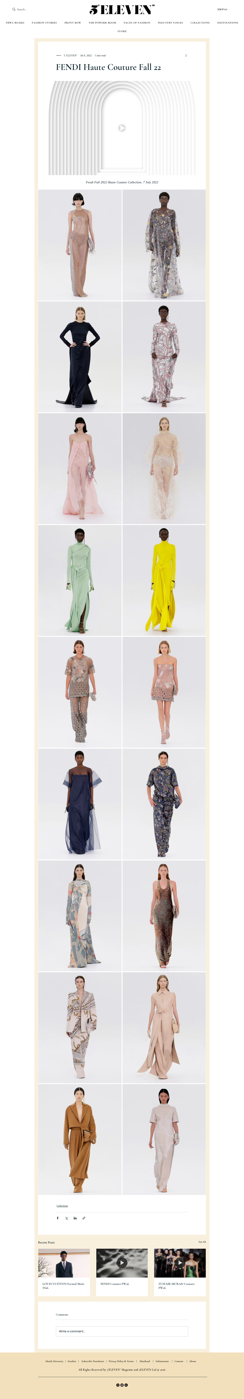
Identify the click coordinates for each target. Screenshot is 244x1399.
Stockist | (73, 1361)
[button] (222, 9)
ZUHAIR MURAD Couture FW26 (176, 1286)
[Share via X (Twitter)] (66, 1218)
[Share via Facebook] (57, 1218)
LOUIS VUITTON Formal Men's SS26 (63, 1286)
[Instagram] (117, 1385)
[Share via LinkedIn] (75, 1218)
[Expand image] (80, 245)
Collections (62, 1206)
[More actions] (186, 55)
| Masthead (143, 1361)
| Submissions (161, 1361)
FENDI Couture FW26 (115, 1284)
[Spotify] (122, 1385)
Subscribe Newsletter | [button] (94, 1361)
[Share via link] (84, 1218)
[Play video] (122, 128)
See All (202, 1242)
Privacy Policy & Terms (121, 1361)
